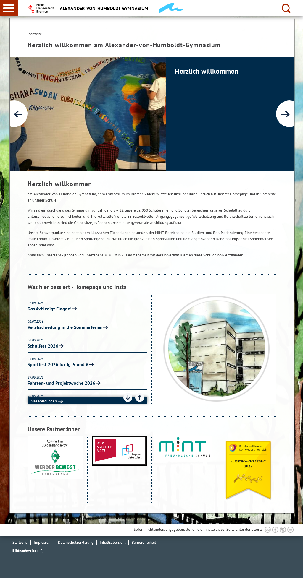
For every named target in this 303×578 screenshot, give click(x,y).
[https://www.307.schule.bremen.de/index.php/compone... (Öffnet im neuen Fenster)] (119, 470)
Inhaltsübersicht (112, 542)
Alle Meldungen (43, 401)
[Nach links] (14, 113)
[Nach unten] (127, 397)
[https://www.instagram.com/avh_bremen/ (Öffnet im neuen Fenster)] (216, 349)
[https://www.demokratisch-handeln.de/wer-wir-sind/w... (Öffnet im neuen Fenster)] (248, 470)
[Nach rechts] (289, 113)
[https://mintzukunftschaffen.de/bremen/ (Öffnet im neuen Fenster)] (184, 470)
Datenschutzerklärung (76, 542)
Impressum (43, 542)
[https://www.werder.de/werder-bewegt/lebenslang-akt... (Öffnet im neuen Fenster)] (55, 470)
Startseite (20, 542)
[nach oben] (293, 568)
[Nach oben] (139, 397)
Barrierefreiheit (144, 542)
